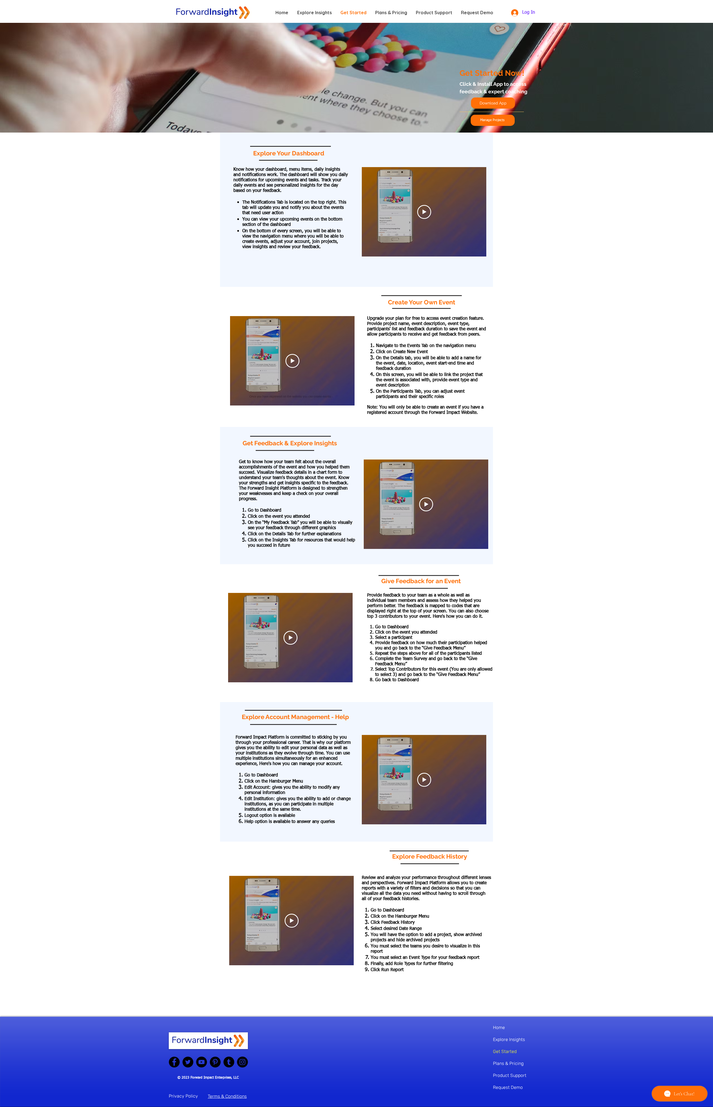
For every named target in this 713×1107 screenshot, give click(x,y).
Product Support (509, 1075)
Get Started (505, 1051)
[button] (493, 120)
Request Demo (508, 1087)
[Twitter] (187, 1062)
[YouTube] (201, 1062)
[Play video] (424, 212)
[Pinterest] (215, 1062)
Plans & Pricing (508, 1063)
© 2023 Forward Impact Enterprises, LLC (208, 1077)
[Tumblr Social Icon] (228, 1062)
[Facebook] (174, 1062)
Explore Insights (509, 1039)
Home (499, 1027)
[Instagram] (242, 1062)
